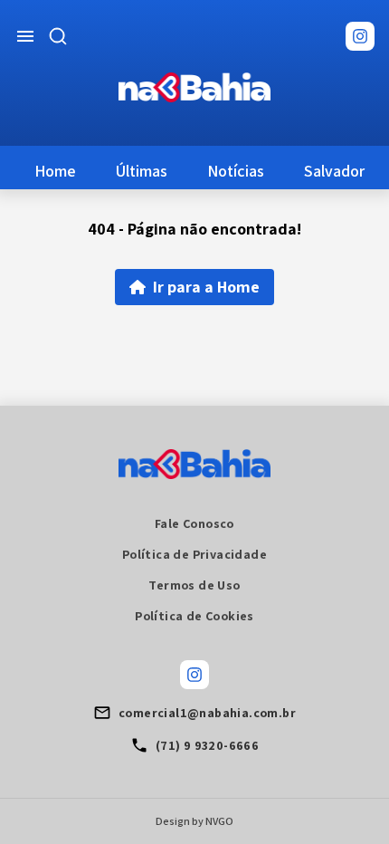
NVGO (219, 821)
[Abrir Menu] (25, 36)
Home (55, 170)
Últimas (141, 170)
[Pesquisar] (58, 36)
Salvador (334, 170)
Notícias (235, 170)
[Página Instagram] (360, 36)
